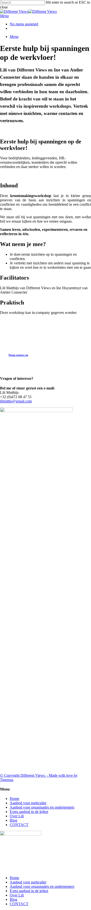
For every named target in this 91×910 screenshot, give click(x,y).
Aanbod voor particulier (28, 803)
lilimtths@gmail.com (16, 401)
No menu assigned (24, 24)
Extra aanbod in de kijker (29, 812)
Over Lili (17, 816)
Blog (13, 820)
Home (14, 799)
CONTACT (19, 825)
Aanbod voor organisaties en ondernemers (42, 807)
